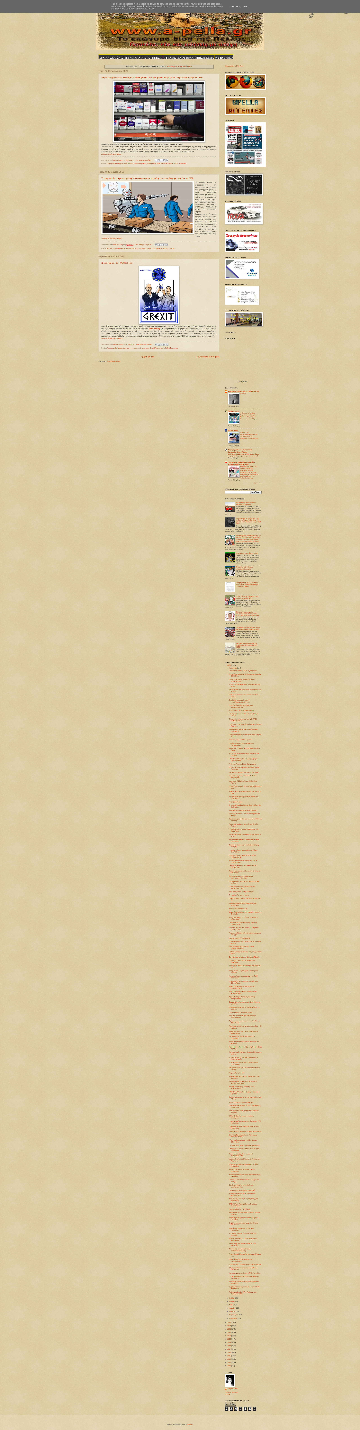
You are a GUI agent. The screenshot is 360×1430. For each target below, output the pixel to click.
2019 (229, 1342)
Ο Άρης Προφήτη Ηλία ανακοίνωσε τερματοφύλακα (241, 1260)
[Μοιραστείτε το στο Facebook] (164, 160)
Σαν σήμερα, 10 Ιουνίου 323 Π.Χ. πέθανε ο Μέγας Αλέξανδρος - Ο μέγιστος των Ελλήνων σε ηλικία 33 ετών (248, 521)
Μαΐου (231, 1305)
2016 (229, 1352)
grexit (162, 348)
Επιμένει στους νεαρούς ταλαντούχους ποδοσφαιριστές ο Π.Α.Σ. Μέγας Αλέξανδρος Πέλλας (247, 614)
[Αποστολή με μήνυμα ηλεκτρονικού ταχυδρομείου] (156, 160)
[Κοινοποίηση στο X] (161, 160)
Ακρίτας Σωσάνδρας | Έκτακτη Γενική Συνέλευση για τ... (241, 1087)
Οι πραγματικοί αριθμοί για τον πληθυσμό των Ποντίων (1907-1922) (247, 645)
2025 (229, 1322)
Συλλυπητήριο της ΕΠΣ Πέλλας (239, 1209)
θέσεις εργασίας (140, 248)
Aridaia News (233, 430)
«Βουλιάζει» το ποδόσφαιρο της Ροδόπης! (243, 810)
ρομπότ (148, 248)
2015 (229, 1356)
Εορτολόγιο (242, 381)
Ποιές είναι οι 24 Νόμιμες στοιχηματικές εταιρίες (244, 568)
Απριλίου (232, 1308)
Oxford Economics (180, 163)
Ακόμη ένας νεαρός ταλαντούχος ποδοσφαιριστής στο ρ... (240, 1250)
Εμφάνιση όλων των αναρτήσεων (179, 67)
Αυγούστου (233, 668)
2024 (229, 1326)
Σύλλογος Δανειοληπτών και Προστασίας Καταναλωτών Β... (243, 1136)
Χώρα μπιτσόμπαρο (235, 802)
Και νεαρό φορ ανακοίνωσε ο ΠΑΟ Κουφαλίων (245, 1273)
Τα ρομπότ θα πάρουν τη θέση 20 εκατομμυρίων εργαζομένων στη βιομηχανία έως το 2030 (147, 178)
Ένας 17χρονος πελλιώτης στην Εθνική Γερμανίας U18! (247, 597)
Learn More (235, 6)
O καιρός (243, 393)
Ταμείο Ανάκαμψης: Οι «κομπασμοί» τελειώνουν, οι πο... (241, 1155)
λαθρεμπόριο (151, 163)
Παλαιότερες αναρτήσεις (207, 356)
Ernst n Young (154, 329)
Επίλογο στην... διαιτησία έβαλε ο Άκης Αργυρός (245, 1264)
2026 (229, 665)
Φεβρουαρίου (234, 1315)
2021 (229, 1336)
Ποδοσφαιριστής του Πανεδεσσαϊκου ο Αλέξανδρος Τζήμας (242, 887)
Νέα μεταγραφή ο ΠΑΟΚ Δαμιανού (240, 740)
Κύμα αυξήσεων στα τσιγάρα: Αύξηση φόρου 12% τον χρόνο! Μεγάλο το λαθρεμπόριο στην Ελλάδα (152, 77)
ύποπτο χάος (144, 348)
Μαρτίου (232, 1311)
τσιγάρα (170, 163)
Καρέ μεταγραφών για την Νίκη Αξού (241, 892)
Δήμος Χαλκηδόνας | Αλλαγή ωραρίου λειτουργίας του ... (242, 680)
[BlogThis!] (158, 160)
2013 (229, 1362)
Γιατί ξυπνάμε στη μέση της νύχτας (240, 1012)
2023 (229, 1329)
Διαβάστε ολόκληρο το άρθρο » (111, 154)
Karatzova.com (233, 411)
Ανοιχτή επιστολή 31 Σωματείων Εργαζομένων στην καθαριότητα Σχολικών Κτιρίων (247, 584)
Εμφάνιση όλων (258, 483)
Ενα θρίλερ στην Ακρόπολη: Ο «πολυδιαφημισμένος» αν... (239, 701)
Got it (246, 6)
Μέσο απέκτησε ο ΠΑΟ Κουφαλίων (241, 1102)
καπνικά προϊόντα (140, 163)
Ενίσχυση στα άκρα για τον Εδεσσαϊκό (242, 1190)
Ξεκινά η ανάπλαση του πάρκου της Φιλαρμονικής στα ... (241, 706)
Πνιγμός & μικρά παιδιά (237, 1073)
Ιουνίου (232, 1301)
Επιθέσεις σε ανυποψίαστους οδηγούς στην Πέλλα (246, 503)
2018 (229, 1346)
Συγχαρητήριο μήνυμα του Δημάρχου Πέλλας (244, 957)
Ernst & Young (155, 348)
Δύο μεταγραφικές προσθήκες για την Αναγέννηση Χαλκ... (241, 947)
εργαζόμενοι (130, 248)
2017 (229, 1349)
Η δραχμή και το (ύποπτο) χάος (117, 262)
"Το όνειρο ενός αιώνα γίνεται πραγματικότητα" (244, 1145)
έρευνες (126, 348)
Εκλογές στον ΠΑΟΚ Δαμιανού (239, 938)
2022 (229, 1332)
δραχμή (119, 348)
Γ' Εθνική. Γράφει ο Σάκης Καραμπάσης (242, 764)
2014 (229, 1359)
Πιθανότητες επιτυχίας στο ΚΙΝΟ (247, 553)
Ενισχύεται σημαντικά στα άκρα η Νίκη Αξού (243, 772)
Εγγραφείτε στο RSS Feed (234, 66)
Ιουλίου (232, 1298)
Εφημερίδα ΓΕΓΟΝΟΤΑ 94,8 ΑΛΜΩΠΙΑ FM (243, 391)
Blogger (190, 1424)
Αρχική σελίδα (112, 163)
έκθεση (130, 163)
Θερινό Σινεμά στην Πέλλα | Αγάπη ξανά (242, 671)
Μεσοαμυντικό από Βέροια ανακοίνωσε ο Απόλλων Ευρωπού (243, 1082)
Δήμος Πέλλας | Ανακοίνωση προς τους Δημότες (245, 1131)
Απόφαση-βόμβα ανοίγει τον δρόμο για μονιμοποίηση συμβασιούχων (248, 628)
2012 (229, 1366)
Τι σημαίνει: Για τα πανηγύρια (239, 895)
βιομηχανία (121, 248)
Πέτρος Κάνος (233, 1388)
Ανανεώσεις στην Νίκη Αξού (238, 909)
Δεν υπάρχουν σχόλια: (144, 160)
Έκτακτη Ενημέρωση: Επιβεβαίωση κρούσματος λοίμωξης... (241, 877)
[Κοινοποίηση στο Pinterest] (166, 160)
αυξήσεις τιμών (122, 163)
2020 (229, 1339)
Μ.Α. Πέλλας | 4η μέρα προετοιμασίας (241, 710)
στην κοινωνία (162, 163)
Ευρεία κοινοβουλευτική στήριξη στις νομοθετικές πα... (241, 1186)
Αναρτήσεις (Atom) (113, 361)
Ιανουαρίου (233, 1318)
